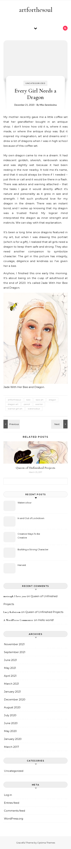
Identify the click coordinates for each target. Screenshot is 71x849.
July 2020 (10, 715)
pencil (27, 404)
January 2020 (13, 739)
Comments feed (14, 810)
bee (28, 399)
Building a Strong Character (33, 549)
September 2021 (14, 652)
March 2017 (11, 746)
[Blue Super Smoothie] (60, 424)
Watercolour (25, 502)
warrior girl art (15, 408)
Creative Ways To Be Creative (29, 535)
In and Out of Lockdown (31, 518)
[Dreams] (11, 424)
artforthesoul (35, 10)
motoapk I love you (14, 596)
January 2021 (12, 691)
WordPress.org (13, 818)
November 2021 (14, 644)
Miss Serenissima (48, 104)
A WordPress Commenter (18, 620)
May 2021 (10, 668)
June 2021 (10, 660)
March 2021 (11, 683)
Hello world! (46, 620)
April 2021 (10, 675)
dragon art (13, 404)
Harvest (22, 565)
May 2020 (10, 731)
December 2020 (14, 699)
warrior (39, 404)
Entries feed (11, 802)
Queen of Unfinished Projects (35, 468)
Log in (8, 794)
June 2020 (11, 723)
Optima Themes (46, 842)
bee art (39, 399)
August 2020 (12, 707)
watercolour (34, 408)
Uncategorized (35, 83)
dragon (52, 399)
